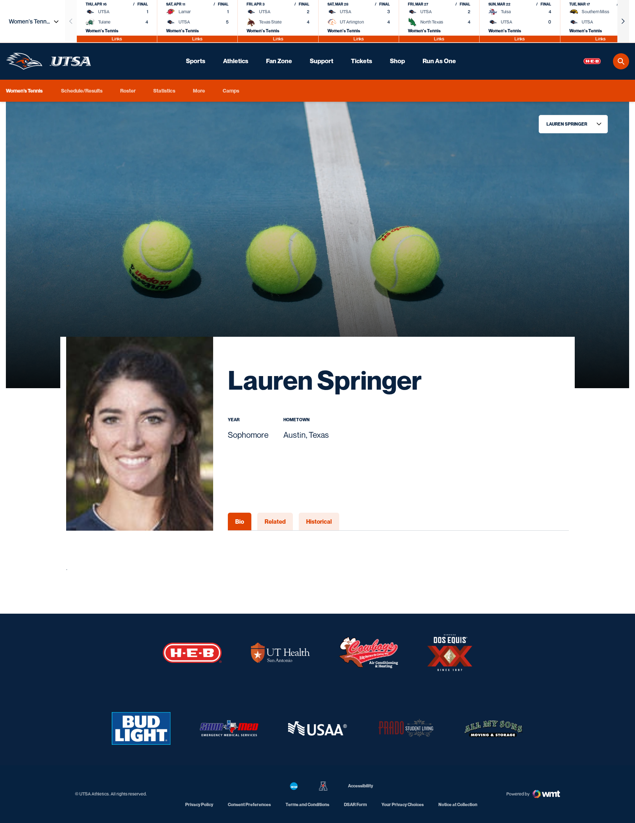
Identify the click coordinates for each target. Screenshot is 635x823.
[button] (623, 21)
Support (321, 61)
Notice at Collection (457, 804)
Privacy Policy (199, 804)
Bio (239, 521)
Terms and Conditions (307, 804)
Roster (128, 90)
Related (275, 521)
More (199, 90)
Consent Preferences (249, 804)
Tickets (361, 61)
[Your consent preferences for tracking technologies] (13, 810)
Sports (195, 61)
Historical (319, 521)
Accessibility (360, 785)
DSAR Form (355, 804)
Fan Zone (279, 61)
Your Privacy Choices (402, 804)
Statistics (164, 90)
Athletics (235, 61)
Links (117, 38)
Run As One (439, 61)
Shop (397, 61)
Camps (231, 90)
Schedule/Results (82, 90)
